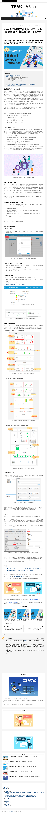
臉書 (8, 576)
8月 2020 (7, 801)
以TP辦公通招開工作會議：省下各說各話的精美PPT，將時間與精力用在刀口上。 (23, 621)
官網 (10, 576)
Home (5, 25)
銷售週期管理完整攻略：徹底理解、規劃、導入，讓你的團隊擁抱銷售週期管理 (20, 795)
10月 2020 (7, 798)
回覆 (6, 653)
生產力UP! (8, 25)
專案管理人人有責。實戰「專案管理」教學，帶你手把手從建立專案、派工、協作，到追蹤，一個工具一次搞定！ (9, 621)
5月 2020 (7, 805)
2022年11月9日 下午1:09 (40, 638)
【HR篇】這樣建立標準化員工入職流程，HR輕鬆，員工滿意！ (37, 621)
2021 (5, 787)
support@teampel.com (19, 576)
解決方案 (12, 25)
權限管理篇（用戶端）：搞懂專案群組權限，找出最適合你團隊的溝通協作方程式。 (24, 766)
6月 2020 (7, 804)
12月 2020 (7, 789)
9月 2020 (7, 800)
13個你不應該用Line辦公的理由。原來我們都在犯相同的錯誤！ (21, 761)
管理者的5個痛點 (9, 76)
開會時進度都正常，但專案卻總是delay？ (14, 75)
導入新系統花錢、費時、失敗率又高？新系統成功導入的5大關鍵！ (21, 771)
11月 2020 (7, 791)
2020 (5, 788)
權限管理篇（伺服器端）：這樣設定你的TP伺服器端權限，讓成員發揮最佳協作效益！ (25, 776)
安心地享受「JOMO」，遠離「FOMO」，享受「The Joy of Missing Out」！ (24, 756)
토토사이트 (26, 640)
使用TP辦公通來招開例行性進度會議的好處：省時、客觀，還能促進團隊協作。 (21, 84)
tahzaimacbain (9, 638)
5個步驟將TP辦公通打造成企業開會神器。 (14, 85)
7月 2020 (7, 802)
